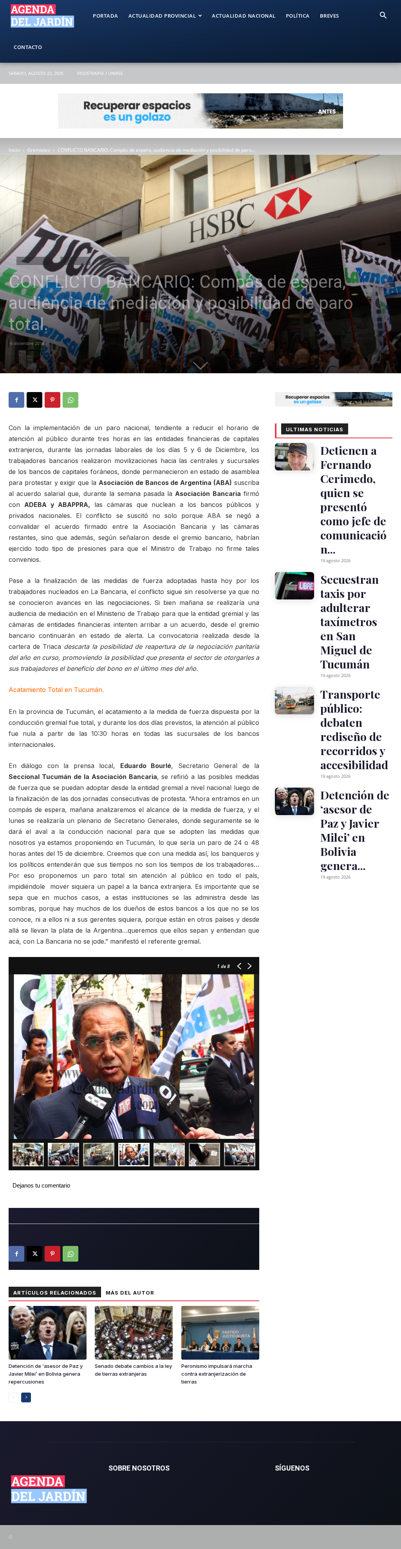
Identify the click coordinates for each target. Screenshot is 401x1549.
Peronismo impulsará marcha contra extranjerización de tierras (216, 1374)
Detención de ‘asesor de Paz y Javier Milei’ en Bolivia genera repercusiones (46, 1374)
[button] (383, 16)
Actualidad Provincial (162, 15)
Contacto (28, 47)
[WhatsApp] (70, 400)
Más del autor (130, 1292)
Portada (105, 15)
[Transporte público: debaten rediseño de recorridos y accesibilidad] (294, 700)
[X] (34, 400)
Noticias (75, 260)
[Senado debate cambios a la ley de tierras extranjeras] (134, 1333)
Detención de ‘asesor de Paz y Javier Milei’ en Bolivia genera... (354, 830)
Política (298, 15)
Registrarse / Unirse (100, 73)
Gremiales (38, 150)
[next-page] (26, 1397)
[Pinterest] (52, 400)
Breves (329, 15)
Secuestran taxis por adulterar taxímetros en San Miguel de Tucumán (349, 621)
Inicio (14, 150)
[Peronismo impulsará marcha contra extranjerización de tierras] (220, 1333)
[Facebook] (16, 400)
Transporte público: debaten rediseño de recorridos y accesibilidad (354, 729)
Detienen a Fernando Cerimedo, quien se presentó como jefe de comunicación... (353, 499)
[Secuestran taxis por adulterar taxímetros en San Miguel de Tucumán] (294, 585)
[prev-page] (13, 1397)
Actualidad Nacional (244, 15)
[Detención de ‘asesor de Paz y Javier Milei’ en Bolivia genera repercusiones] (48, 1333)
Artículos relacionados (54, 1292)
